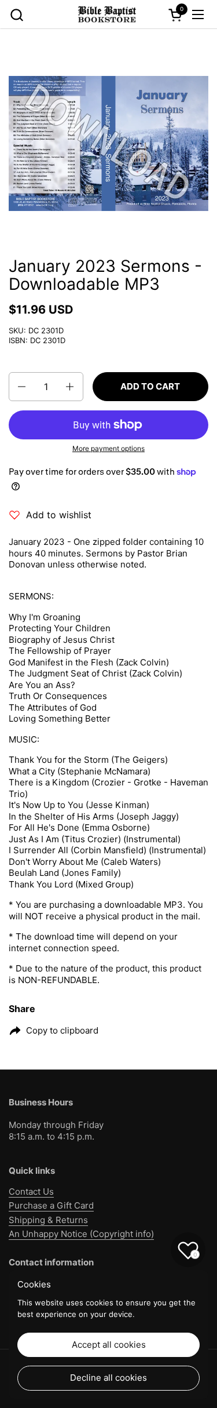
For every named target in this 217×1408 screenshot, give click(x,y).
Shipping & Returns (48, 1219)
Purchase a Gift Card (51, 1205)
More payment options (108, 448)
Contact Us (31, 1191)
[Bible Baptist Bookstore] (107, 14)
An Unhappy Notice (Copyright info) (81, 1233)
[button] (16, 15)
